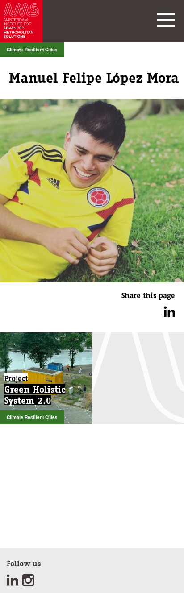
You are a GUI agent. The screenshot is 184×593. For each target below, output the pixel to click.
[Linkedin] (14, 583)
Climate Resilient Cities (32, 49)
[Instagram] (29, 583)
